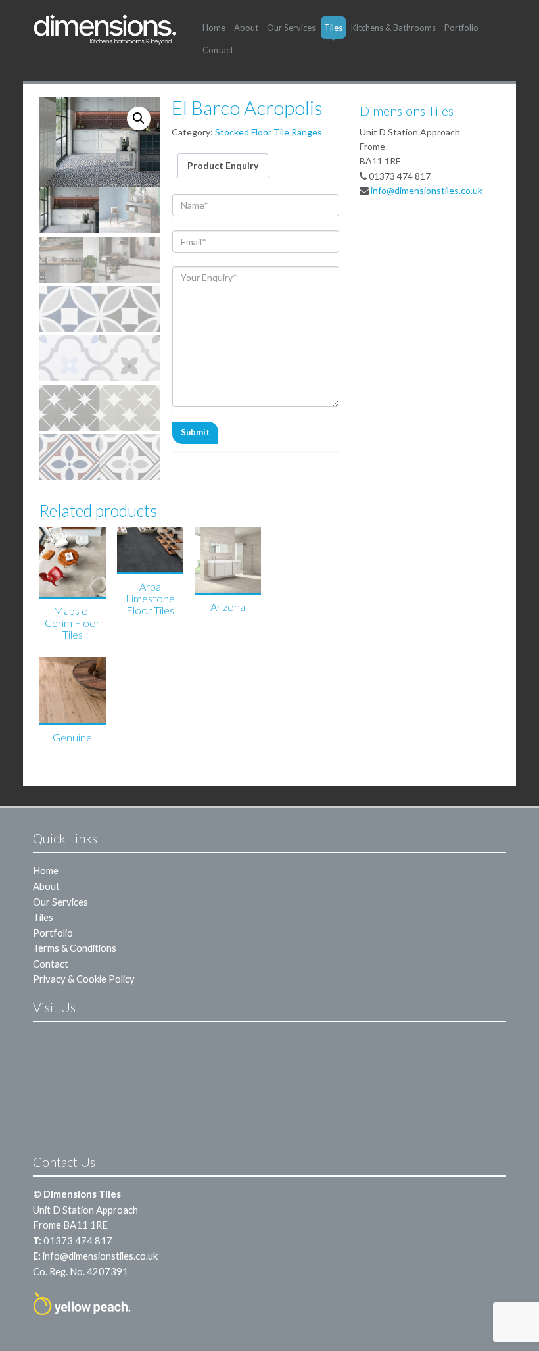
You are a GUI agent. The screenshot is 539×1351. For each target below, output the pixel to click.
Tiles (333, 27)
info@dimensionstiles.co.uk (426, 190)
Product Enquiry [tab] (222, 165)
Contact (217, 50)
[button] (139, 118)
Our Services (291, 27)
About (246, 27)
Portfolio (461, 27)
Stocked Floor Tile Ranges (268, 131)
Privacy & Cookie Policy (84, 979)
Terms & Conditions (74, 948)
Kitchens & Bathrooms (393, 27)
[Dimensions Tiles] (105, 29)
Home (213, 27)
